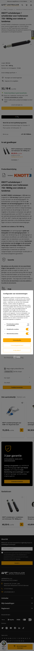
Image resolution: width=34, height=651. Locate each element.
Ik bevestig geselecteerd (17, 345)
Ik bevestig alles (17, 340)
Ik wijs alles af (17, 350)
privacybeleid (9, 306)
